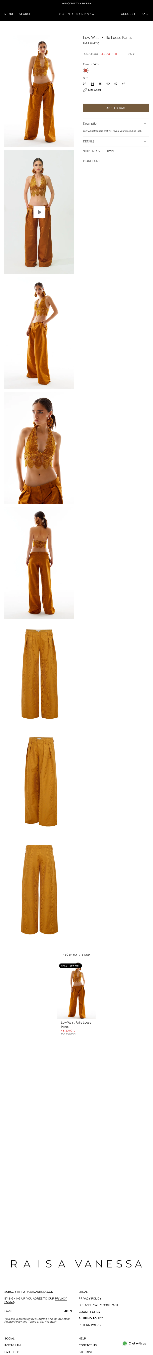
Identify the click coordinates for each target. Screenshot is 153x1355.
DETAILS (88, 141)
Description (90, 123)
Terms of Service (38, 1321)
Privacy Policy (13, 1321)
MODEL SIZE (92, 161)
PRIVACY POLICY (90, 1298)
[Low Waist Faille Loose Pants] (76, 990)
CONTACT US (88, 1345)
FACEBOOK (12, 1352)
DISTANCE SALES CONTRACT (98, 1305)
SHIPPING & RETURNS (98, 151)
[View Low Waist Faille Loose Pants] (39, 212)
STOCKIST (86, 1352)
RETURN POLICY (90, 1325)
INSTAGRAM (12, 1345)
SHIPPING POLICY (91, 1318)
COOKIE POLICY (89, 1311)
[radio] (85, 70)
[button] (25, 14)
